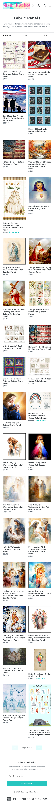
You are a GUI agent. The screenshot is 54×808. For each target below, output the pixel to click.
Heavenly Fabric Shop (29, 792)
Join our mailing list (27, 762)
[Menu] (49, 5)
